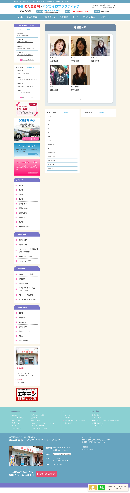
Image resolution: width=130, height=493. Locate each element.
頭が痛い (22, 185)
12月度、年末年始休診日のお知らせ (27, 79)
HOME (19, 17)
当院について (49, 17)
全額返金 (67, 418)
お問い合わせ (107, 17)
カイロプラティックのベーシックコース (28, 289)
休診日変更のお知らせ (23, 35)
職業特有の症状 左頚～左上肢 (25, 48)
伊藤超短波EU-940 (25, 256)
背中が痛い (23, 204)
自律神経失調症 (52, 152)
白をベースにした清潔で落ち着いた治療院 (28, 250)
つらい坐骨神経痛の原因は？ (25, 55)
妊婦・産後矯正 (52, 160)
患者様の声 (68, 423)
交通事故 (22, 279)
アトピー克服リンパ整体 (27, 299)
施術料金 (64, 17)
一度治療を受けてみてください (75, 420)
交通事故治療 (51, 156)
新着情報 (22, 317)
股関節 (49, 140)
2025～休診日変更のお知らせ (25, 42)
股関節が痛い (23, 208)
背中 (49, 136)
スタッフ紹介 (23, 244)
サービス (67, 415)
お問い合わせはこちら (47, 474)
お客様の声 (23, 327)
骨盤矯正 (50, 168)
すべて (49, 117)
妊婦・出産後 (23, 283)
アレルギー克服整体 (26, 295)
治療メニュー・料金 (26, 274)
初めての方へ (33, 17)
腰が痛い (22, 199)
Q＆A (21, 336)
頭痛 (49, 121)
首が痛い (22, 190)
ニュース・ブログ (18, 418)
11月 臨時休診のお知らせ (24, 92)
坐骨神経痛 (51, 144)
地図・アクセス (24, 331)
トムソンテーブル (25, 261)
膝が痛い (22, 222)
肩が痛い (22, 194)
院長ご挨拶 (23, 240)
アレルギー (51, 164)
